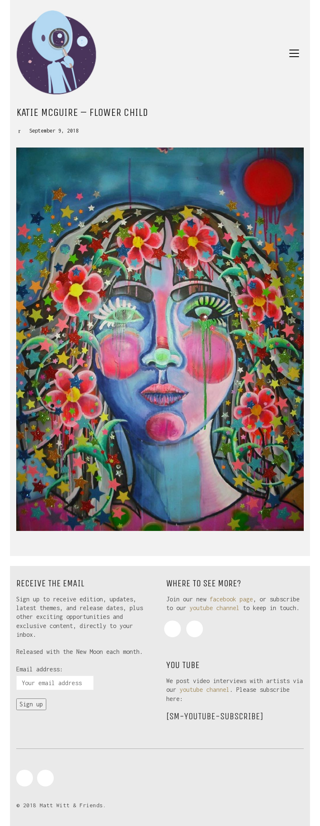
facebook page (231, 599)
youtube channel (215, 607)
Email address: (39, 669)
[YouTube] (194, 629)
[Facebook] (172, 629)
